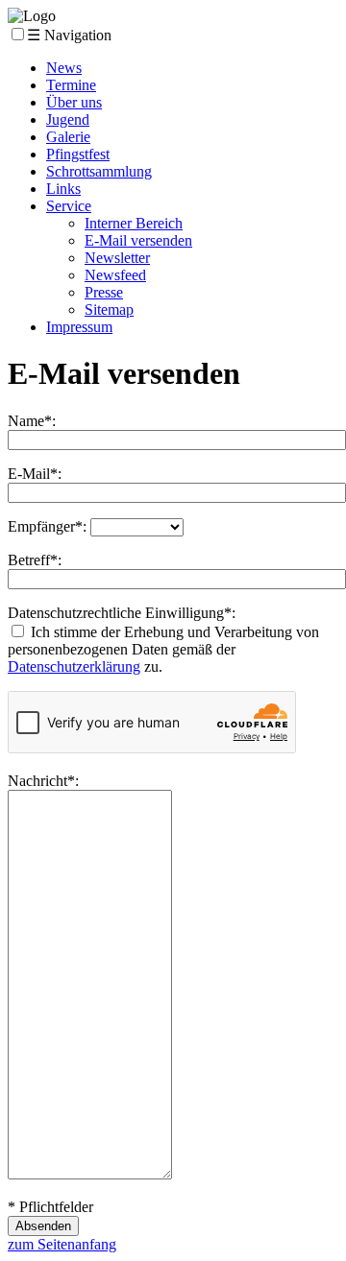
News (64, 67)
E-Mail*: (35, 473)
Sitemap (109, 309)
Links (63, 188)
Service (68, 206)
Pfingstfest (78, 154)
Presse (104, 292)
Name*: (32, 421)
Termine (71, 85)
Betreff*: (35, 560)
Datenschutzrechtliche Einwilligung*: (121, 613)
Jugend (67, 119)
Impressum (79, 327)
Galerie (68, 137)
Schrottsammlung (99, 171)
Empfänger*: (47, 526)
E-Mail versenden (138, 240)
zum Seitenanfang (62, 1244)
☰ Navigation (69, 35)
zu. (153, 666)
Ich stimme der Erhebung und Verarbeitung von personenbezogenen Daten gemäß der (163, 640)
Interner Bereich (134, 223)
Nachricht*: (43, 781)
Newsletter (117, 258)
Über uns (74, 102)
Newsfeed (115, 275)
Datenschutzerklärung (74, 666)
